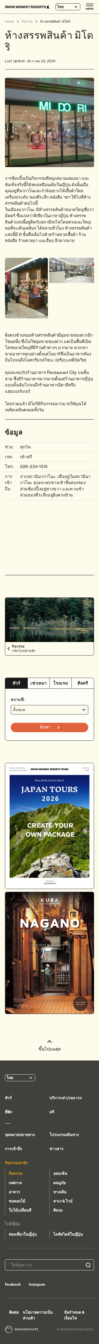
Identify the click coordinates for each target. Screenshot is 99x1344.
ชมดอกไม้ (17, 1201)
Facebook (13, 1284)
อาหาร (14, 1191)
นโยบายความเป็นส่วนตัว (38, 1315)
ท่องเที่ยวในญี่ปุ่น (23, 1234)
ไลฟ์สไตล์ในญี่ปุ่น (68, 1234)
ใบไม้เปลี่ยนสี (20, 1210)
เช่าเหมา (38, 683)
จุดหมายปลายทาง (20, 1134)
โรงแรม (60, 683)
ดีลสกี (83, 683)
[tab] (16, 683)
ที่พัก (8, 1111)
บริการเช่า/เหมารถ (66, 1097)
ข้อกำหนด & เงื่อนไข (74, 1315)
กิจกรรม (15, 1173)
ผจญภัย (59, 1182)
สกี (52, 1111)
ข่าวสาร (57, 1148)
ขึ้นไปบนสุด (49, 1049)
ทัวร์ (16, 683)
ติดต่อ (14, 1312)
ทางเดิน (60, 1191)
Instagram (37, 1284)
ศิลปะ (58, 1210)
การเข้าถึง (13, 1148)
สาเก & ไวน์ (63, 1201)
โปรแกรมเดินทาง (64, 1134)
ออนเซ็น (60, 1173)
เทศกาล (15, 1182)
